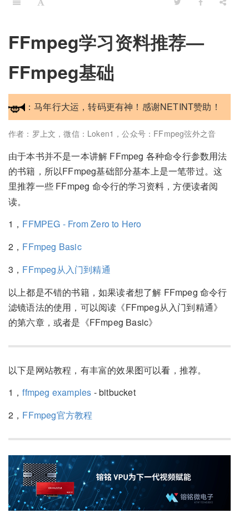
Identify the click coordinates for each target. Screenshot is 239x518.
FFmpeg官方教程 (57, 415)
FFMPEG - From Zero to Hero (81, 223)
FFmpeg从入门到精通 (66, 269)
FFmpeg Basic (51, 246)
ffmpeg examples (56, 392)
